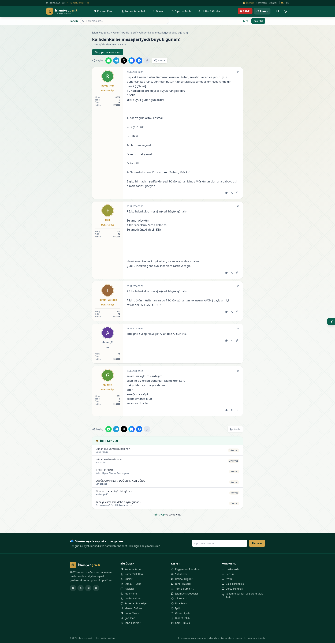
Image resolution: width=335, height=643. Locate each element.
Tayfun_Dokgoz (107, 299)
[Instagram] (88, 588)
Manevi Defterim (134, 608)
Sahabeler (181, 574)
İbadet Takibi (182, 618)
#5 (238, 371)
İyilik (178, 608)
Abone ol (257, 543)
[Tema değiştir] (285, 11)
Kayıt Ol (258, 21)
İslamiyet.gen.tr (101, 32)
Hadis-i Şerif (129, 32)
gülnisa (107, 384)
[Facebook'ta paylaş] (139, 60)
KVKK (229, 579)
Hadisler (129, 588)
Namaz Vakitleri (134, 574)
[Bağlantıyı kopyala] (147, 60)
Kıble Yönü (131, 593)
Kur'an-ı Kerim (133, 569)
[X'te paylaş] (124, 60)
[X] (80, 588)
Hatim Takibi (132, 613)
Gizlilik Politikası (235, 583)
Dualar (128, 579)
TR (282, 2)
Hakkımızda (261, 2)
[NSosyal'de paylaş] (131, 60)
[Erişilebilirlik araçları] (331, 321)
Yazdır (161, 60)
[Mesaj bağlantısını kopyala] (236, 192)
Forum (74, 21)
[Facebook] (73, 588)
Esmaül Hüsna (133, 583)
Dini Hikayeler (183, 583)
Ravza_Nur (107, 85)
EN (287, 2)
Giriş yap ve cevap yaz (108, 52)
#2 (238, 206)
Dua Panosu (182, 603)
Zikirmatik (181, 598)
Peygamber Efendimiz (188, 569)
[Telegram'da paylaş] (116, 60)
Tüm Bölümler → (185, 588)
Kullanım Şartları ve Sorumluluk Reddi (244, 595)
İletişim (273, 2)
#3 (238, 286)
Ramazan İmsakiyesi (136, 603)
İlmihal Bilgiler (183, 579)
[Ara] (277, 11)
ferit (107, 220)
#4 (238, 328)
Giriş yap (159, 514)
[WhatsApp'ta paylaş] (108, 60)
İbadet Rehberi (133, 598)
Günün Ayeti (182, 613)
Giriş (245, 21)
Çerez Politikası (234, 588)
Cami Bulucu (182, 623)
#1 (238, 72)
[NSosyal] (96, 588)
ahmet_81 (107, 342)
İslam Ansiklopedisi (186, 593)
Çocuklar (130, 618)
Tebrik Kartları (133, 623)
